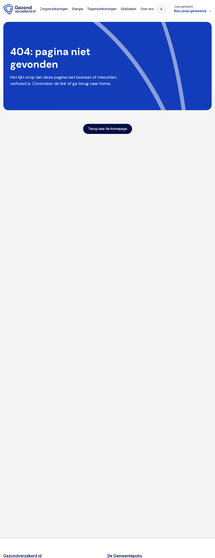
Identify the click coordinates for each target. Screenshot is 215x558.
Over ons (147, 9)
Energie (77, 9)
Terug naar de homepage (107, 129)
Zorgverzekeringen (54, 9)
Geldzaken (128, 9)
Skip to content (20, 3)
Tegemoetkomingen (102, 9)
